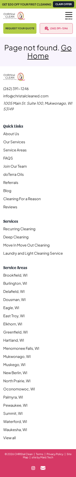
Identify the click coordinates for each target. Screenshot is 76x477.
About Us (11, 133)
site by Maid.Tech (42, 457)
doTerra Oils (13, 174)
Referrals (10, 182)
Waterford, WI (15, 421)
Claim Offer (63, 4)
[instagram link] (33, 468)
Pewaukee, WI (15, 405)
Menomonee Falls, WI (21, 348)
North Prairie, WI (17, 380)
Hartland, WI (13, 340)
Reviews (10, 206)
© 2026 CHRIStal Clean (19, 454)
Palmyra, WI (13, 397)
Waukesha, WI (15, 429)
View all (9, 437)
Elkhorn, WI (12, 324)
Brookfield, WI (15, 275)
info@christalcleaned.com (25, 95)
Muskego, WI (14, 364)
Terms (39, 454)
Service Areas (15, 150)
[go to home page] (29, 16)
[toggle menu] (69, 16)
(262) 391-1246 (59, 28)
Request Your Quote (19, 28)
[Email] (43, 468)
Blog (7, 190)
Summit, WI (13, 413)
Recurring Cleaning (19, 228)
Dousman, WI (14, 299)
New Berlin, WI (15, 372)
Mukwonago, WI (17, 356)
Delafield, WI (14, 291)
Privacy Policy (55, 454)
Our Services (14, 141)
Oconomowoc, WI (19, 389)
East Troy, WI (14, 315)
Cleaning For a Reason (22, 198)
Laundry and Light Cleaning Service (33, 253)
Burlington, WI (15, 283)
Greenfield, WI (15, 332)
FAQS (8, 158)
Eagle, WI (11, 307)
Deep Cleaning (16, 237)
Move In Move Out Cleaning (26, 245)
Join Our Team (15, 166)
